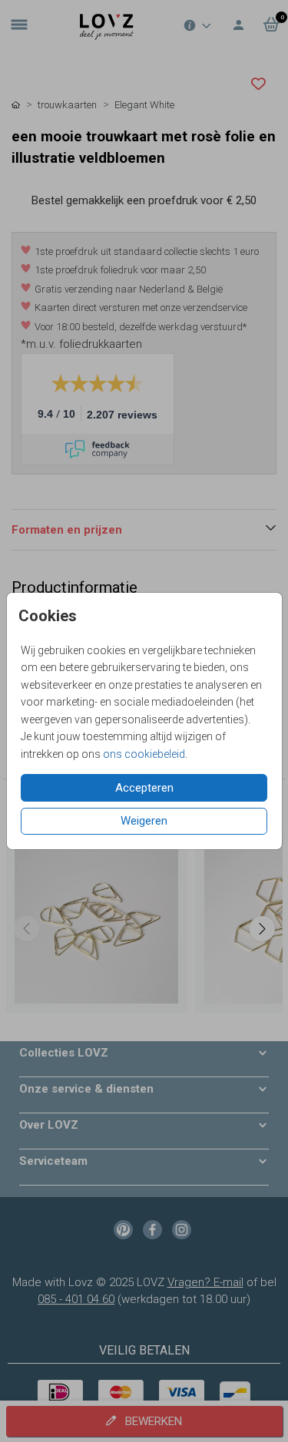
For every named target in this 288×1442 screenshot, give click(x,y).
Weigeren (144, 821)
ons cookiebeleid (144, 754)
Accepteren (144, 788)
